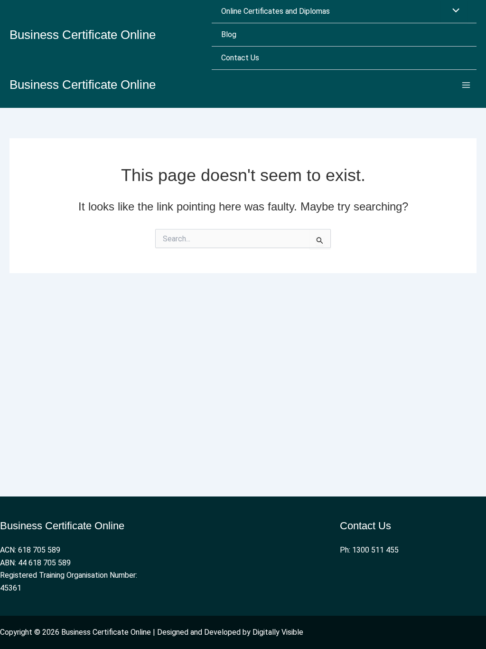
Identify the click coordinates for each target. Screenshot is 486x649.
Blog (228, 34)
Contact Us (240, 57)
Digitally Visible (277, 632)
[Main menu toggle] (466, 85)
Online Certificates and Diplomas (275, 11)
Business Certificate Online (82, 35)
